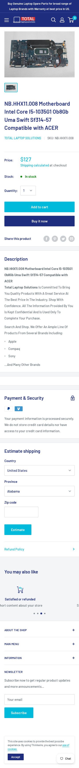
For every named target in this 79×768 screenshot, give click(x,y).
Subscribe (19, 713)
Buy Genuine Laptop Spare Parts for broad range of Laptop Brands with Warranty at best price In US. (40, 6)
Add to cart (39, 207)
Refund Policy (14, 549)
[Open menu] (6, 20)
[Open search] (53, 19)
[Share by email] (71, 238)
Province (10, 481)
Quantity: (11, 191)
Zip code (10, 502)
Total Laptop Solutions (22, 138)
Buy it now (40, 221)
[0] (71, 20)
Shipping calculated (34, 165)
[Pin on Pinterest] (55, 238)
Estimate (18, 529)
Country (10, 461)
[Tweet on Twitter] (63, 238)
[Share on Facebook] (46, 238)
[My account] (62, 19)
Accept (15, 757)
